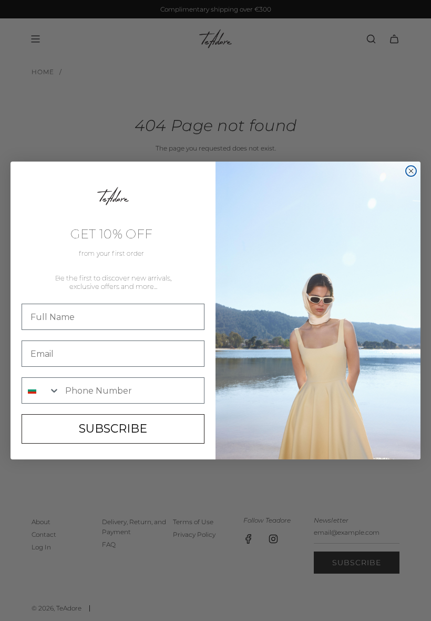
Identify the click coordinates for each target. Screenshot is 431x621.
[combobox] (41, 390)
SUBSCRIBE (113, 429)
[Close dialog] (411, 171)
